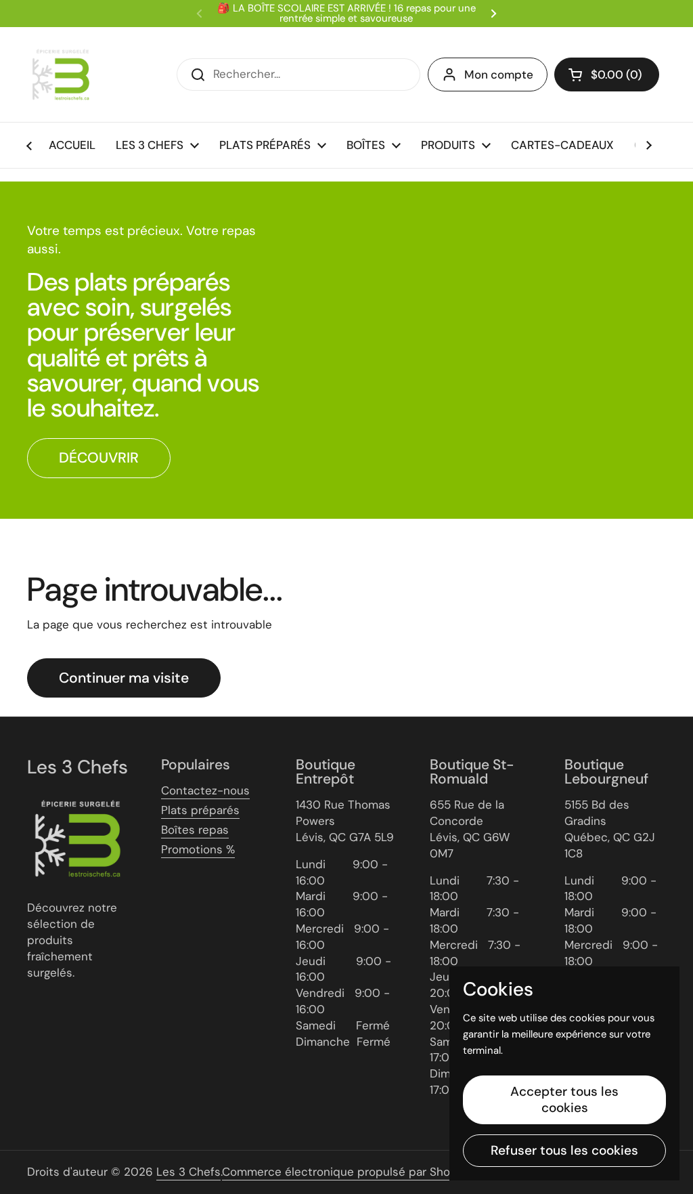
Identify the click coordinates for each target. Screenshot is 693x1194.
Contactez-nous (205, 790)
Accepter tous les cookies (564, 1099)
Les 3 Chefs (188, 1171)
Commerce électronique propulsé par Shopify (346, 1171)
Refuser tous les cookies (564, 1150)
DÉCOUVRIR (99, 457)
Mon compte (498, 74)
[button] (606, 74)
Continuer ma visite (124, 677)
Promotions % (198, 849)
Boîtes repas (195, 829)
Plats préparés (200, 810)
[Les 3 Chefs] (61, 74)
